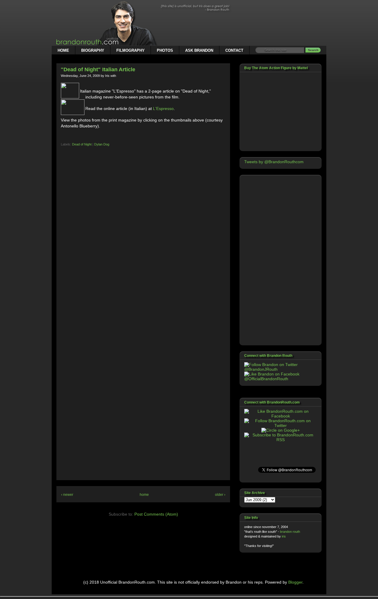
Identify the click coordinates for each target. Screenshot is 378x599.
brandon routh (290, 531)
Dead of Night (82, 144)
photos (165, 50)
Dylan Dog (101, 144)
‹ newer (67, 495)
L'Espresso (163, 108)
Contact (234, 50)
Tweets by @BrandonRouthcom (274, 161)
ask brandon (199, 50)
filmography (130, 50)
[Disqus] (143, 248)
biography (92, 50)
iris (284, 536)
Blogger (295, 582)
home (63, 50)
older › (220, 495)
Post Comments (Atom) (156, 514)
